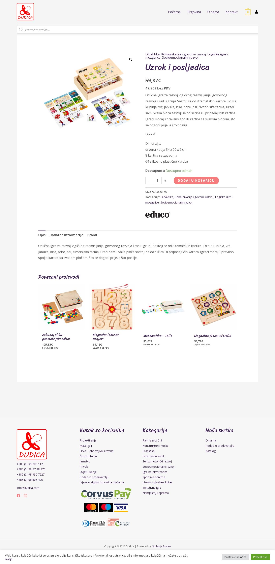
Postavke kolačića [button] (235, 557)
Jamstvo (85, 461)
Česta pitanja (88, 456)
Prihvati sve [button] (260, 557)
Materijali (86, 446)
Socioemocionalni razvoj (180, 57)
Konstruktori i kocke (156, 446)
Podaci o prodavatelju (94, 477)
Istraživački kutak (154, 456)
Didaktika (152, 54)
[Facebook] (18, 495)
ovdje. (9, 559)
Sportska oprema (154, 477)
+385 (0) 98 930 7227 (30, 474)
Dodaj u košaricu (196, 180)
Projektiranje (88, 440)
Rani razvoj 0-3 (152, 440)
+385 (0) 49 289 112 (30, 464)
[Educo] (157, 214)
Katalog (211, 451)
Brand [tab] (92, 235)
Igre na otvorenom (155, 472)
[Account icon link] (256, 12)
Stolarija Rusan (161, 546)
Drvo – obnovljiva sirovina (97, 451)
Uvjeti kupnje (88, 472)
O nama (211, 440)
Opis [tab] (41, 235)
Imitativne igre (152, 487)
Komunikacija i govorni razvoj (183, 54)
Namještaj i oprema (156, 493)
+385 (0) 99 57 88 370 (31, 469)
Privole (84, 466)
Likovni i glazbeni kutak (157, 482)
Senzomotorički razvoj (157, 461)
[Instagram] (25, 495)
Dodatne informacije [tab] (66, 235)
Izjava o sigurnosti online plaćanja (102, 482)
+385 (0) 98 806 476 (30, 480)
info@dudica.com (28, 488)
